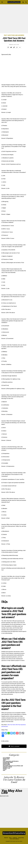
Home (10, 837)
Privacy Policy (21, 837)
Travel (4, 769)
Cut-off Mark (6, 757)
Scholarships (6, 763)
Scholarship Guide (8, 762)
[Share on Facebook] (8, 47)
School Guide (6, 764)
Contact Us (15, 837)
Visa (4, 770)
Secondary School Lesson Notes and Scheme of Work (13, 766)
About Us (6, 837)
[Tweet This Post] (11, 47)
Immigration (6, 759)
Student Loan (6, 768)
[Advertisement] (14, 19)
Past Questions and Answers (11, 761)
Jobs (4, 760)
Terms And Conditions (14, 838)
